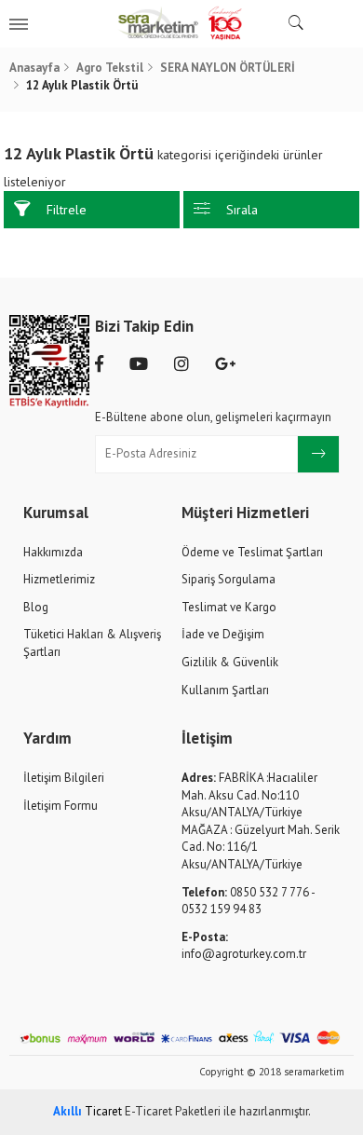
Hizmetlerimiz (59, 579)
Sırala (242, 209)
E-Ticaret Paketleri (173, 1111)
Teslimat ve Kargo (229, 607)
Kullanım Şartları (225, 690)
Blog (35, 607)
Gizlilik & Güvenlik (230, 662)
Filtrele (67, 209)
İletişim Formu (60, 806)
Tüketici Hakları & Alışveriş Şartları (92, 643)
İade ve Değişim (223, 634)
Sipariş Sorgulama (229, 579)
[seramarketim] (181, 23)
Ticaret (87, 1111)
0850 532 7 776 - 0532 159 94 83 (248, 901)
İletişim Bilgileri (63, 778)
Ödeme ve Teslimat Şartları (252, 552)
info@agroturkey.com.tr (244, 946)
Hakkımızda (53, 552)
